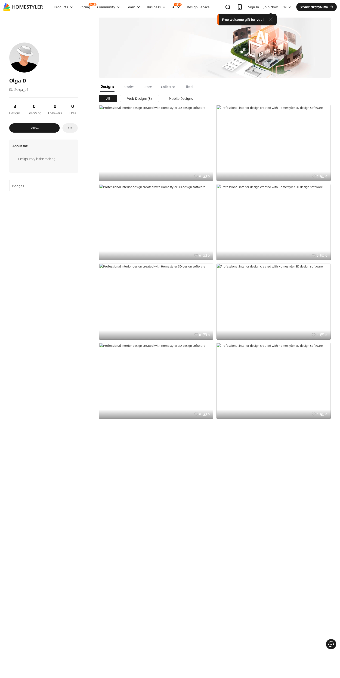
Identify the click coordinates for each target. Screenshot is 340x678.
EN (284, 6)
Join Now (271, 6)
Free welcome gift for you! (243, 19)
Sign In (253, 6)
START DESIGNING (314, 6)
